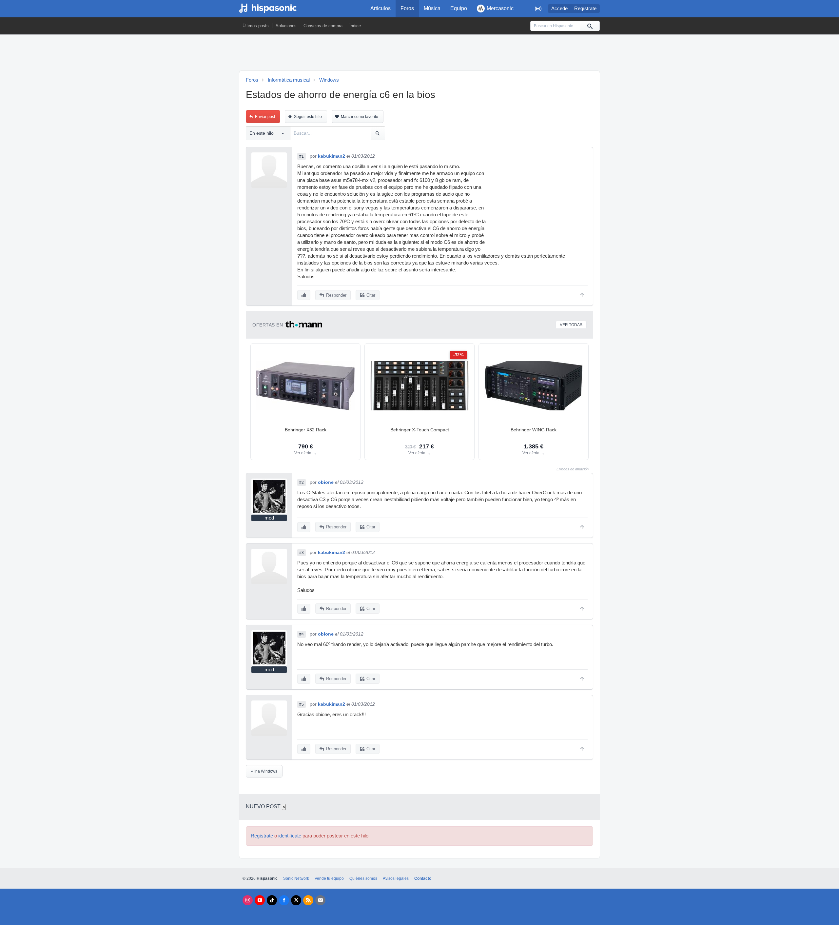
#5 (301, 704)
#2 (301, 482)
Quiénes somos (363, 878)
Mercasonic (500, 8)
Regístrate (585, 8)
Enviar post (265, 116)
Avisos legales (396, 878)
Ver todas (571, 325)
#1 (301, 156)
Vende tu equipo (329, 878)
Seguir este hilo (308, 116)
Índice (355, 25)
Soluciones (286, 25)
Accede (559, 8)
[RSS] (308, 900)
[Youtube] (260, 900)
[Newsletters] (320, 900)
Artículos (380, 8)
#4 (301, 634)
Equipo (458, 8)
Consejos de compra (322, 25)
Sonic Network (296, 878)
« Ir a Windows (264, 771)
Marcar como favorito (359, 116)
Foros (407, 8)
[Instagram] (248, 900)
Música (432, 8)
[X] (296, 900)
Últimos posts (256, 25)
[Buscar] (589, 26)
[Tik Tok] (272, 900)
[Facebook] (284, 900)
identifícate (289, 835)
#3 (301, 552)
